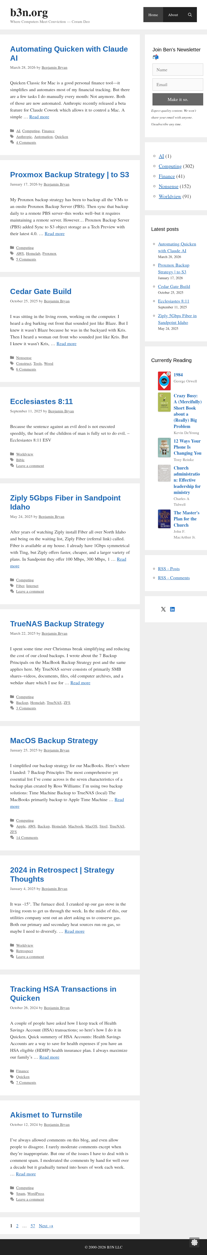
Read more (39, 117)
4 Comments (26, 142)
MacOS (91, 826)
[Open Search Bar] (190, 14)
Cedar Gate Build (40, 291)
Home (153, 14)
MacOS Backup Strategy (54, 740)
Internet (32, 585)
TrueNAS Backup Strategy (57, 624)
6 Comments (26, 369)
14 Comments (27, 837)
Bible (20, 459)
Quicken (61, 136)
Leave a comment (30, 465)
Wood (48, 363)
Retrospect (24, 950)
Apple (21, 826)
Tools (37, 363)
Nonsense (24, 357)
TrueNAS (54, 702)
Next (46, 1226)
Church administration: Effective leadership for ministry (187, 480)
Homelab (33, 253)
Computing (31, 130)
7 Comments (26, 1082)
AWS (20, 253)
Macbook (75, 826)
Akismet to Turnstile (46, 1115)
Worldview (24, 453)
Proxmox (49, 253)
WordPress (35, 1193)
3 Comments (26, 707)
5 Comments (26, 259)
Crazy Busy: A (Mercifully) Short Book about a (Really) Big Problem (188, 410)
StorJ (103, 826)
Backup (22, 702)
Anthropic (24, 136)
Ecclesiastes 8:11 (41, 401)
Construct (23, 363)
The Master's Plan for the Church (186, 519)
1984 (178, 375)
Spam (20, 1193)
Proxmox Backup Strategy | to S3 (69, 174)
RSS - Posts (169, 568)
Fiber (20, 585)
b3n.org (29, 12)
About (173, 14)
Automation (43, 136)
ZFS (67, 702)
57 (33, 1226)
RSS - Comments (174, 578)
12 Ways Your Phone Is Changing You (187, 447)
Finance (48, 130)
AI (18, 130)
